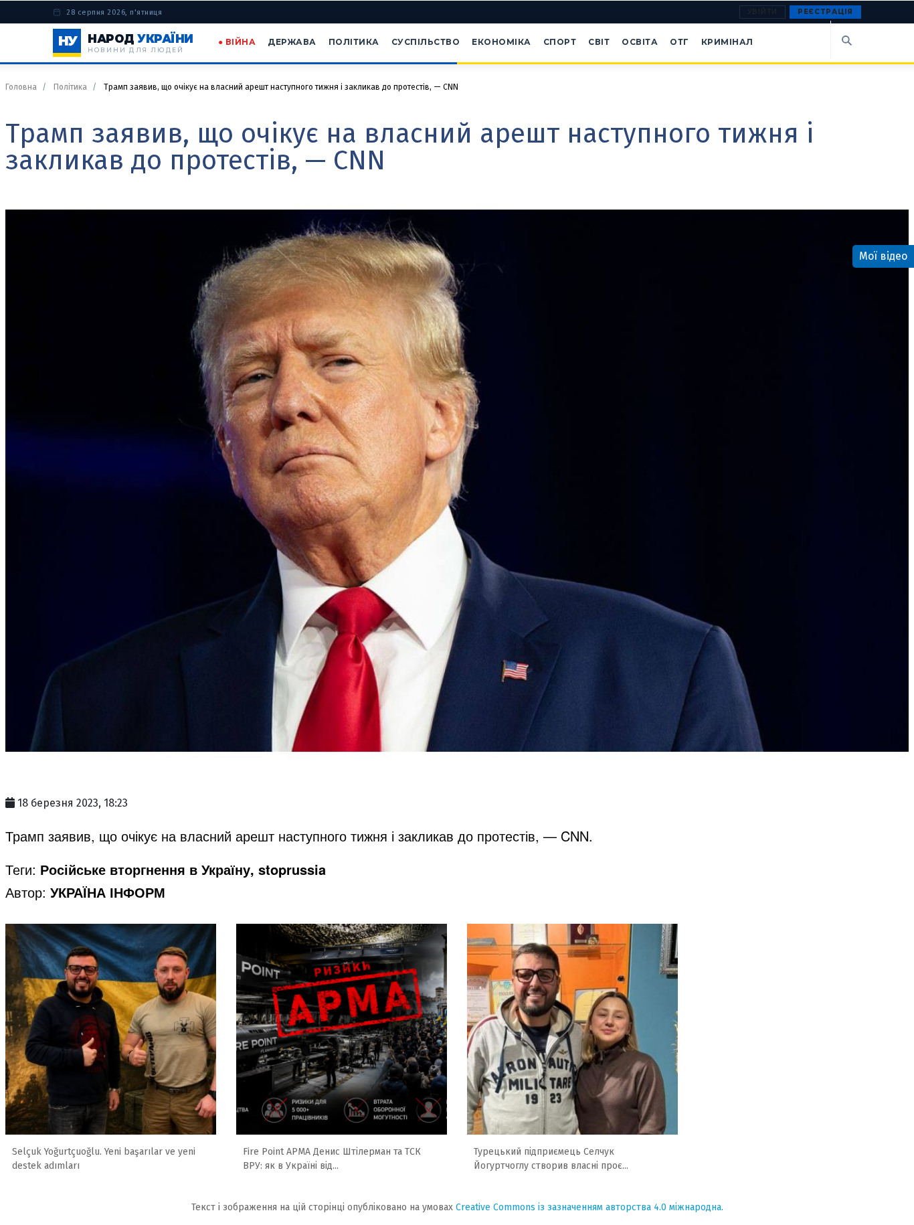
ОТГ (679, 42)
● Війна (237, 42)
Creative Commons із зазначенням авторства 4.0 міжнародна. (589, 1207)
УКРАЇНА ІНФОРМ (107, 892)
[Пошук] (845, 40)
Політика (354, 42)
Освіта (640, 42)
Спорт (560, 42)
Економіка (501, 42)
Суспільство (425, 42)
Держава (292, 42)
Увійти (762, 11)
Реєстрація (825, 11)
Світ (599, 42)
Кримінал (727, 42)
